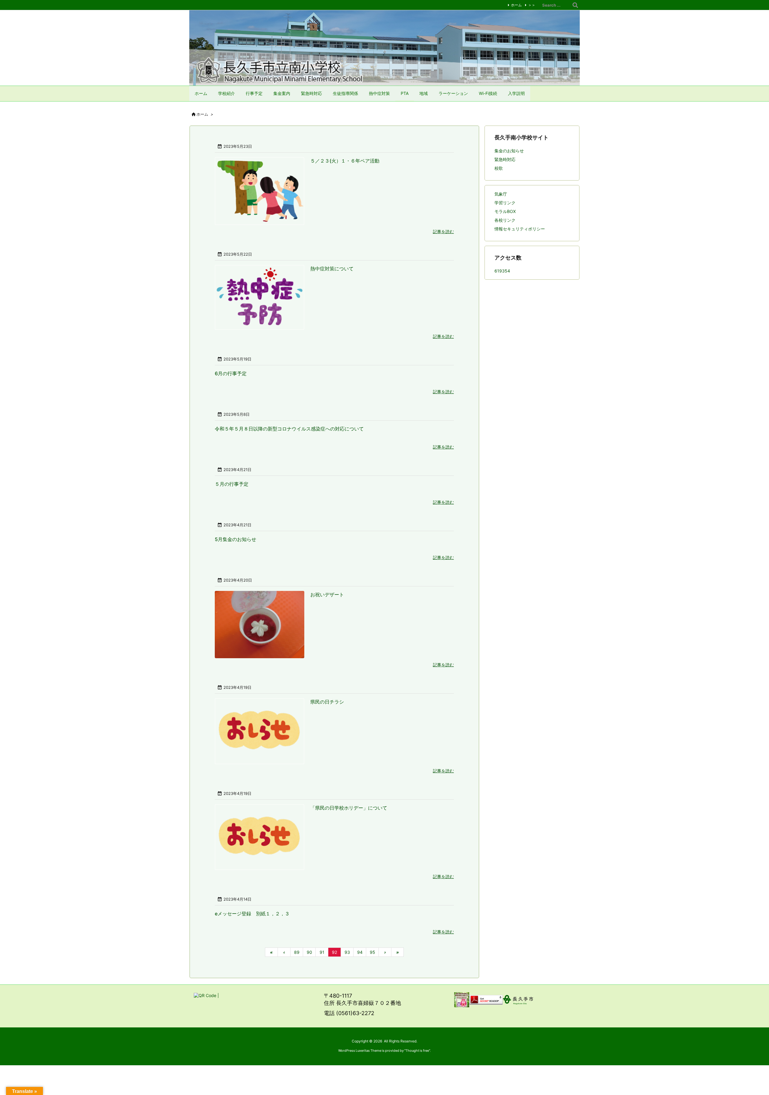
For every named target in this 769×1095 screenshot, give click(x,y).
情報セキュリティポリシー (519, 228)
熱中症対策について (332, 269)
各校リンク (504, 220)
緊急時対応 (504, 159)
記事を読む (443, 231)
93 (347, 952)
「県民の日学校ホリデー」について (348, 808)
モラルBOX (505, 211)
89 (296, 952)
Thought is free (417, 1050)
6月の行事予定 (231, 373)
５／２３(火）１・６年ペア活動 (344, 161)
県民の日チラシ (327, 702)
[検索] (575, 5)
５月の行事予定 (231, 484)
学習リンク (504, 202)
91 (322, 952)
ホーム (516, 5)
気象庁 (500, 193)
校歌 (498, 168)
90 (309, 952)
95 (372, 952)
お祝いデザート (327, 595)
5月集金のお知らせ (235, 539)
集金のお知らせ (509, 150)
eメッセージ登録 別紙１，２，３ (252, 914)
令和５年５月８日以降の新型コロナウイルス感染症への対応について (289, 429)
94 (360, 952)
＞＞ (531, 5)
